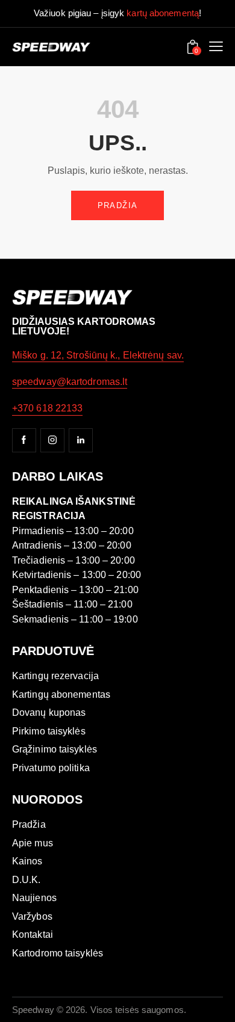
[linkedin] (81, 440)
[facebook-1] (24, 440)
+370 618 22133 (47, 408)
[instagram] (52, 440)
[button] (216, 47)
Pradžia (118, 205)
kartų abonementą (163, 13)
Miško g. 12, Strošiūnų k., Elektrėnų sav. (98, 355)
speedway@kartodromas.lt (69, 382)
